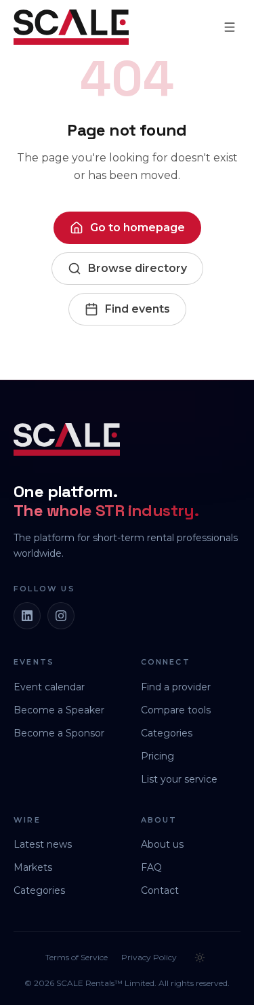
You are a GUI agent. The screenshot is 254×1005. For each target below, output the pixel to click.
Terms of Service (76, 957)
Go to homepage (137, 227)
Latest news (43, 844)
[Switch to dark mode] (199, 957)
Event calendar (49, 687)
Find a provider (176, 687)
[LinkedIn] (27, 615)
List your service (179, 779)
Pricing (157, 756)
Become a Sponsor (59, 733)
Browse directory (137, 268)
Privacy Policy (149, 957)
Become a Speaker (59, 710)
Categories (166, 733)
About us (162, 844)
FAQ (151, 867)
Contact (160, 890)
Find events (137, 308)
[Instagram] (61, 615)
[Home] (71, 27)
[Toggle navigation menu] (229, 27)
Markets (33, 867)
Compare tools (176, 710)
